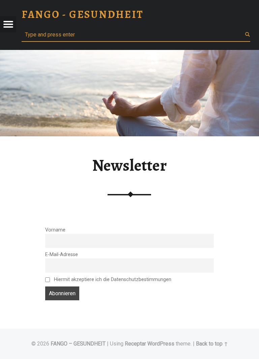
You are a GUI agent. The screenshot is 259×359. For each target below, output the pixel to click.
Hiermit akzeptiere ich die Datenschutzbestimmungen (112, 279)
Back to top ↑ (212, 343)
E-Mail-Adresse (61, 254)
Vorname (55, 230)
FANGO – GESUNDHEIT (78, 343)
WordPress (160, 343)
